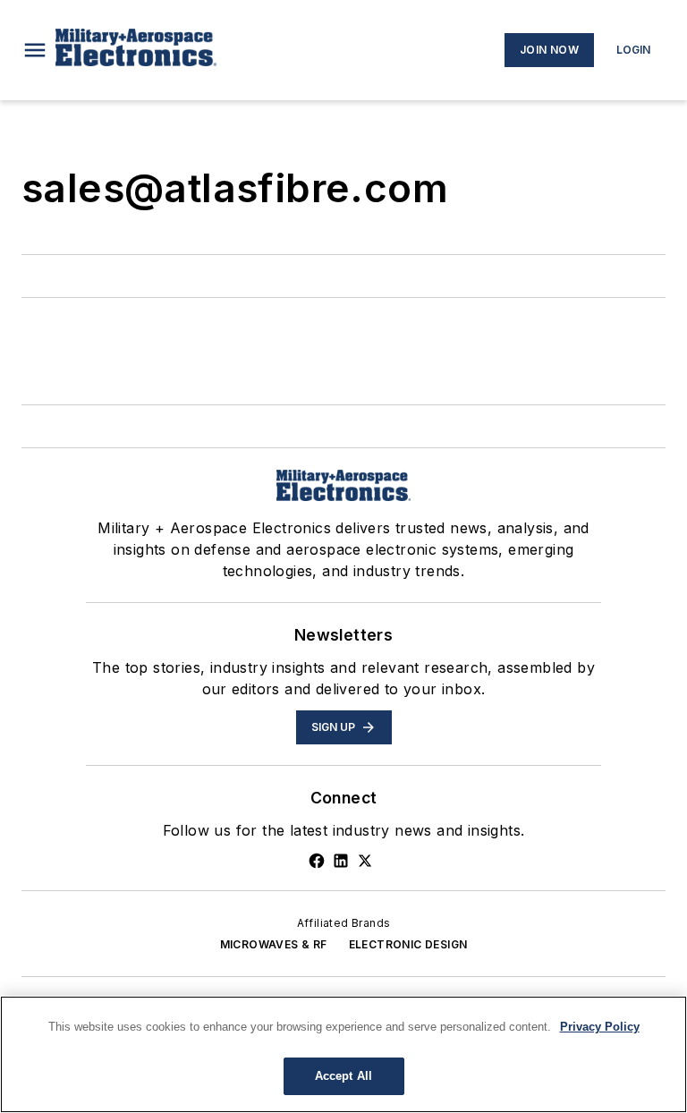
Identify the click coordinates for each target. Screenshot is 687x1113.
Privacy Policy (600, 1026)
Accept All (343, 1076)
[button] (34, 50)
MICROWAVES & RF (273, 944)
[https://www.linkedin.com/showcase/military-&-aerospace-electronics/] (341, 861)
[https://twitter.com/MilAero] (365, 861)
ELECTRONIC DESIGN (408, 944)
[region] (343, 1054)
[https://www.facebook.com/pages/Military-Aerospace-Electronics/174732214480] (317, 861)
